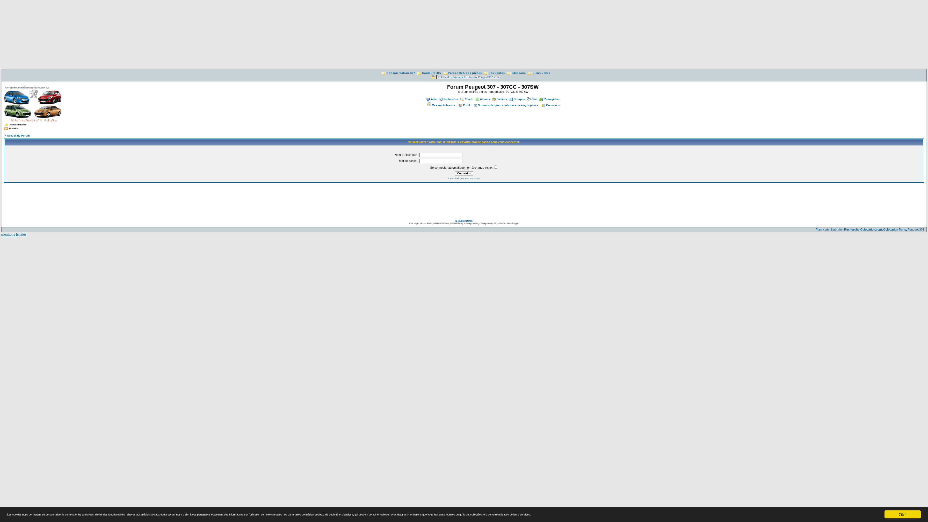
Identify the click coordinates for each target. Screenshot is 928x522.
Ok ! (902, 514)
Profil (466, 105)
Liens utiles (541, 73)
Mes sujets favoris (443, 105)
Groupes (519, 99)
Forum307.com (442, 223)
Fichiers (502, 99)
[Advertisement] (464, 35)
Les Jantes (497, 73)
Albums (485, 99)
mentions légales (13, 234)
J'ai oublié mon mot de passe (464, 178)
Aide (434, 99)
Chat (534, 99)
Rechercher (450, 99)
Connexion (553, 105)
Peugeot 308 (915, 229)
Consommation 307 (400, 73)
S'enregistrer (552, 99)
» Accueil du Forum (17, 135)
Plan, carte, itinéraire (829, 229)
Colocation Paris (894, 229)
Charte (469, 99)
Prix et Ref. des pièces (465, 73)
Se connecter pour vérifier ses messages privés (508, 105)
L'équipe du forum (464, 220)
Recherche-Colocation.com (863, 229)
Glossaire (519, 73)
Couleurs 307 (432, 73)
